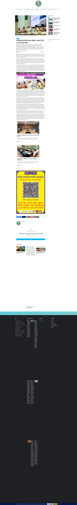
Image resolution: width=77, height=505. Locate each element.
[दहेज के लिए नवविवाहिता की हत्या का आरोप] (50, 26)
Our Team (52, 327)
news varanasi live (18, 327)
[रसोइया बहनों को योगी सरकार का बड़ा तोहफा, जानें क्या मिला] (28, 410)
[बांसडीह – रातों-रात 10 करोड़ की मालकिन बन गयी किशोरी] (50, 30)
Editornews (23, 221)
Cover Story (28, 9)
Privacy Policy (53, 326)
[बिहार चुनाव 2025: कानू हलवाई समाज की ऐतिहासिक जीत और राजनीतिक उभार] (50, 33)
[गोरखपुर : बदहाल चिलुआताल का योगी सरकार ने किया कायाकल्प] (50, 22)
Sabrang (44, 9)
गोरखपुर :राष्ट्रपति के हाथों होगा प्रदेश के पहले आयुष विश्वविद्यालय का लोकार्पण (56, 19)
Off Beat (32, 9)
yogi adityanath (17, 330)
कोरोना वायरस (17, 331)
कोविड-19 (22, 331)
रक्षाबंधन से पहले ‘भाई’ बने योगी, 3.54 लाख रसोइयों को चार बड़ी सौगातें (30, 307)
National (20, 36)
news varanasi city (18, 326)
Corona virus (17, 323)
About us (52, 320)
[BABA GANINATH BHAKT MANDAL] (30, 192)
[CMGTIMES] (38, 3)
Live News (20, 9)
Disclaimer (52, 321)
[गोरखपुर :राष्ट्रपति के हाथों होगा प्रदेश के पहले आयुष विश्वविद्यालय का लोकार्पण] (50, 19)
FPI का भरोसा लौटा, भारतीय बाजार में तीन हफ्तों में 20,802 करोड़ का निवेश (20, 252)
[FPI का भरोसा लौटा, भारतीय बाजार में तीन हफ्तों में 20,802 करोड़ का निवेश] (20, 248)
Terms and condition (53, 324)
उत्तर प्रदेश (23, 330)
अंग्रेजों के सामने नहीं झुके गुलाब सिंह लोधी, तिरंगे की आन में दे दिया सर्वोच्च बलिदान (40, 252)
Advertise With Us (53, 323)
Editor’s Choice (49, 9)
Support (54, 9)
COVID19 (22, 323)
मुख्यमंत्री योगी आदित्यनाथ (18, 334)
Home (17, 9)
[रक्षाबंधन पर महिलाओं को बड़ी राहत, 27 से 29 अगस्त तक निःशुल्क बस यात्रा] (28, 441)
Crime (41, 9)
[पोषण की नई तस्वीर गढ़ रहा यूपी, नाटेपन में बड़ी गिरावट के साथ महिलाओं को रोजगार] (32, 392)
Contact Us (52, 322)
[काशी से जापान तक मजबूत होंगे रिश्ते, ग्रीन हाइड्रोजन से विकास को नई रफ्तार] (32, 454)
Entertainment (37, 9)
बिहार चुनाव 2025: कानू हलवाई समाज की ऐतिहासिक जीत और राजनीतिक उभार (56, 33)
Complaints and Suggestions (54, 325)
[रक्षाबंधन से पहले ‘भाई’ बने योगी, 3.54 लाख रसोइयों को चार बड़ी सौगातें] (30, 276)
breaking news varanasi (18, 322)
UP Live (24, 9)
